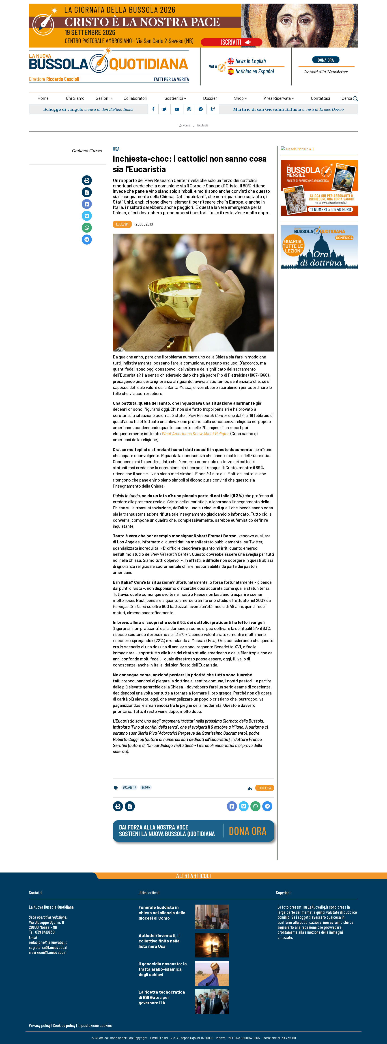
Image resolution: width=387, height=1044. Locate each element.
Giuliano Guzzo (87, 151)
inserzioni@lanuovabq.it (48, 952)
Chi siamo (75, 98)
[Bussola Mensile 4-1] (319, 148)
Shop (239, 98)
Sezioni (103, 98)
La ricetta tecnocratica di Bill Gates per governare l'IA (162, 997)
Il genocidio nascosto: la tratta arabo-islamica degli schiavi (163, 969)
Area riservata (277, 98)
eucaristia (129, 787)
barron (146, 787)
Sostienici (174, 98)
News (250, 60)
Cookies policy (64, 1025)
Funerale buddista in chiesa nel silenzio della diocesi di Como (162, 912)
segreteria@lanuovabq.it (48, 947)
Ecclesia (202, 125)
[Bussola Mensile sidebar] (319, 188)
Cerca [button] (347, 98)
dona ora (326, 60)
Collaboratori (135, 98)
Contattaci (320, 98)
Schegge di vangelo (63, 109)
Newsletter (326, 72)
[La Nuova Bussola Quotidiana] (109, 66)
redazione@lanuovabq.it (48, 942)
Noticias (254, 70)
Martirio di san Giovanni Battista (267, 109)
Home (43, 98)
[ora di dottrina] (319, 247)
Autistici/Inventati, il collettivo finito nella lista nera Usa (159, 941)
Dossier (210, 98)
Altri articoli (193, 875)
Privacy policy (39, 1025)
